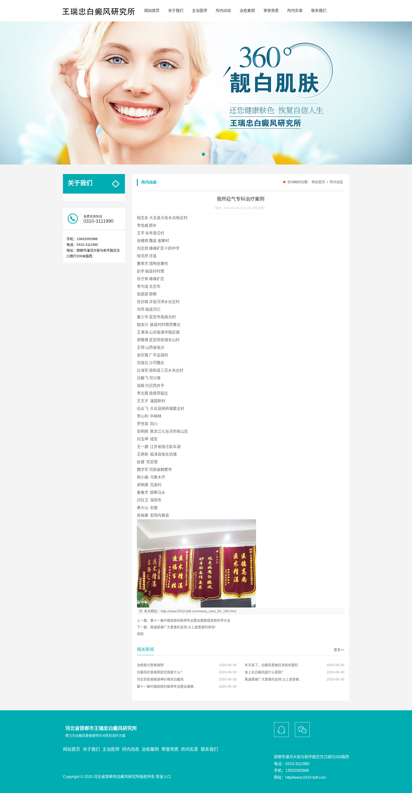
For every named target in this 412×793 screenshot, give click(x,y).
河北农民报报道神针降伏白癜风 (160, 679)
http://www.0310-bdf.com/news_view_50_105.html (198, 611)
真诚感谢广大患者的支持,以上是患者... (273, 679)
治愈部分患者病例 (150, 665)
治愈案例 (247, 11)
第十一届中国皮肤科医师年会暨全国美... (166, 686)
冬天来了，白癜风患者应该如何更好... (273, 665)
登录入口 (163, 777)
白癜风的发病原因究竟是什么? (159, 672)
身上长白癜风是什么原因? (264, 672)
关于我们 (175, 11)
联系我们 (318, 11)
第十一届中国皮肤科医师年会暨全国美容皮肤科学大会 (190, 620)
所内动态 (223, 11)
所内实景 (295, 11)
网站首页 (152, 11)
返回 (140, 634)
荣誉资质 (271, 11)
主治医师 (199, 11)
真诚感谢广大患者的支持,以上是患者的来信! (183, 627)
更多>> (339, 650)
